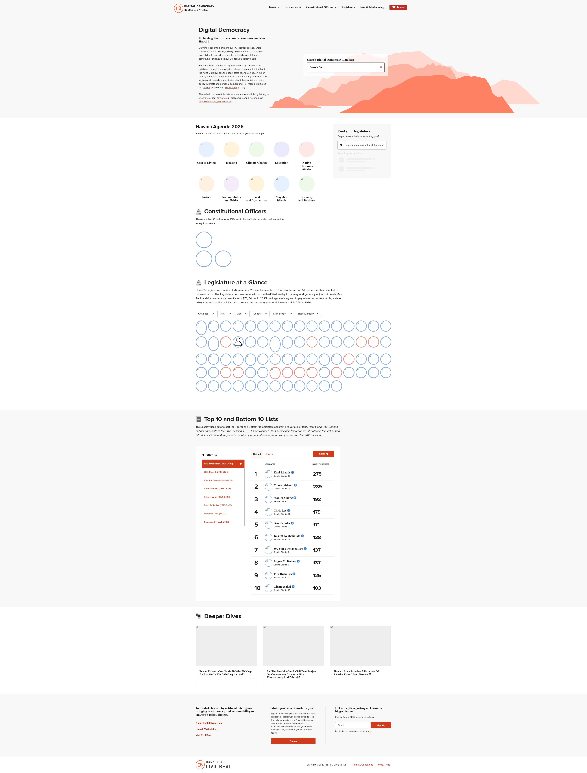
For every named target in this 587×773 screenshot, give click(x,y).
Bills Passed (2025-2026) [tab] (216, 472)
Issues (272, 7)
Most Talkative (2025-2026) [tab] (218, 505)
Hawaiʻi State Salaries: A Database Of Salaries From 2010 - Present (356, 673)
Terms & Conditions (362, 764)
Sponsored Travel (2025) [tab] (216, 522)
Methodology (232, 87)
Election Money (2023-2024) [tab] (218, 480)
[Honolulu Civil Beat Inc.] (213, 764)
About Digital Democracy (209, 723)
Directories (291, 7)
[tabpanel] (292, 522)
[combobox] (346, 67)
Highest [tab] (257, 454)
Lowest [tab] (269, 454)
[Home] (194, 8)
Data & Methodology (372, 7)
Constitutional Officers (319, 7)
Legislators (348, 7)
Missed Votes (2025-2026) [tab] (217, 497)
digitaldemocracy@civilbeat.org (215, 101)
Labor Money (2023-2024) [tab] (217, 488)
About (206, 87)
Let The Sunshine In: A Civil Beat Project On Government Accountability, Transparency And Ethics (291, 674)
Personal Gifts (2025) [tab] (214, 513)
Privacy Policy (384, 764)
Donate (400, 7)
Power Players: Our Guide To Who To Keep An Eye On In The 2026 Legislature (225, 673)
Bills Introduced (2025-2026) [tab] (218, 463)
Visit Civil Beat (203, 735)
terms (368, 731)
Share (322, 453)
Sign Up (381, 725)
